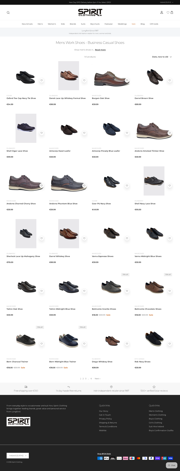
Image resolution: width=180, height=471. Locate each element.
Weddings (122, 24)
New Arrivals (27, 24)
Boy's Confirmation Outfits (161, 430)
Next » (97, 378)
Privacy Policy (105, 419)
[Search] (8, 12)
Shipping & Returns (108, 422)
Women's (52, 24)
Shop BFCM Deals (104, 454)
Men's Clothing (156, 411)
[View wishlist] (168, 12)
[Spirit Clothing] (90, 12)
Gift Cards (154, 24)
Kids (63, 24)
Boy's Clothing (155, 419)
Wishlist (102, 430)
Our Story (103, 411)
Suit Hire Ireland (156, 426)
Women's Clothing (157, 415)
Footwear (109, 24)
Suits (83, 24)
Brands (73, 24)
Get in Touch (105, 415)
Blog (143, 24)
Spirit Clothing (17, 462)
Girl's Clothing (155, 422)
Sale (133, 24)
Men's (40, 24)
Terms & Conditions (108, 426)
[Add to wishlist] (41, 80)
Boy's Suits (94, 24)
